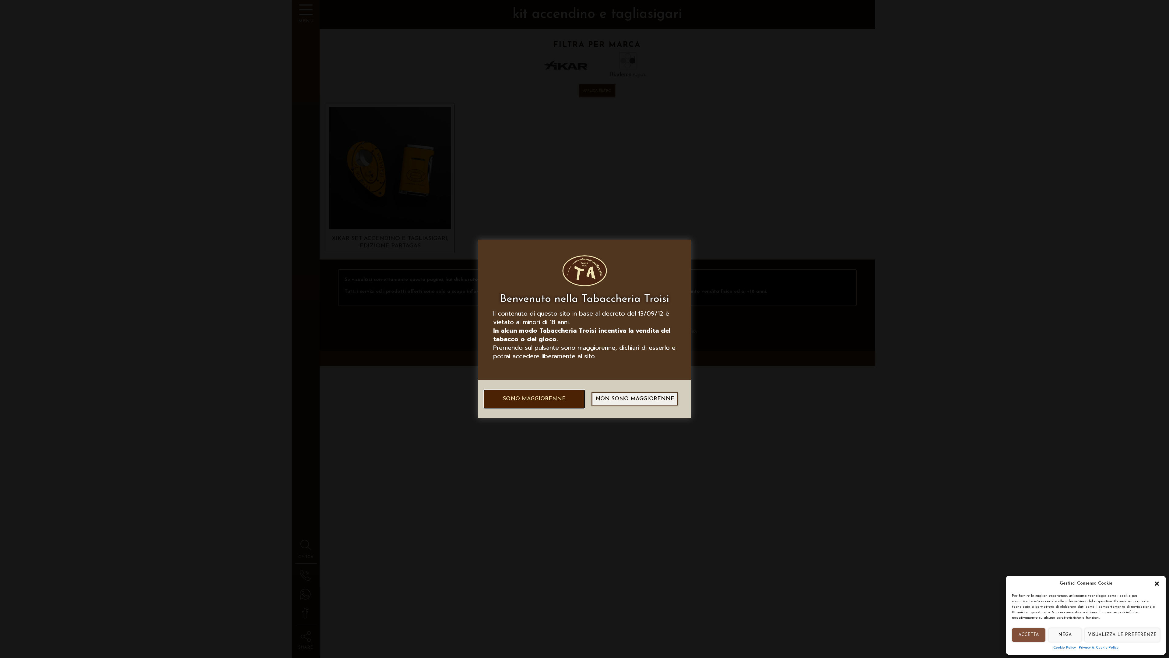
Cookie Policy (1064, 647)
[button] (1157, 584)
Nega (1065, 635)
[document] (584, 329)
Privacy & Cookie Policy (1098, 647)
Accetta (1028, 635)
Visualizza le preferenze (1122, 635)
